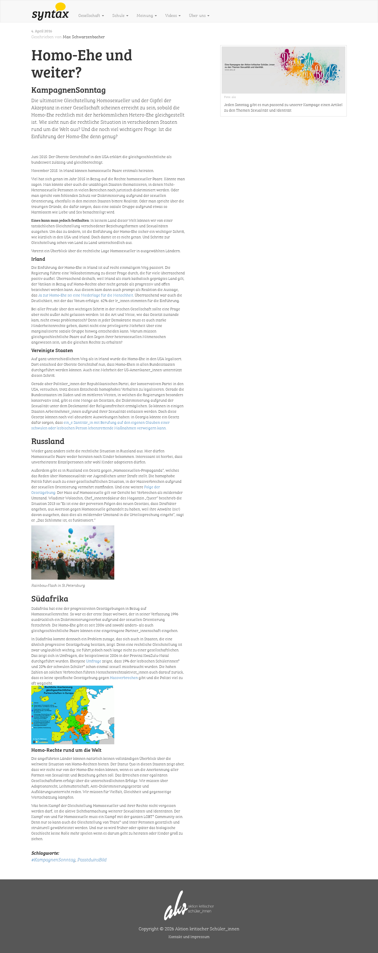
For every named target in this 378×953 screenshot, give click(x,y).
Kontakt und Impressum (189, 936)
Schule (119, 15)
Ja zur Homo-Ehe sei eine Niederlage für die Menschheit (85, 295)
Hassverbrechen (124, 677)
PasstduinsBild (91, 859)
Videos (171, 15)
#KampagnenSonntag (53, 859)
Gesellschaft (89, 15)
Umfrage (93, 660)
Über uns (198, 15)
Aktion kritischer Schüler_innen (207, 928)
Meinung (145, 15)
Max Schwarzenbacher (84, 36)
